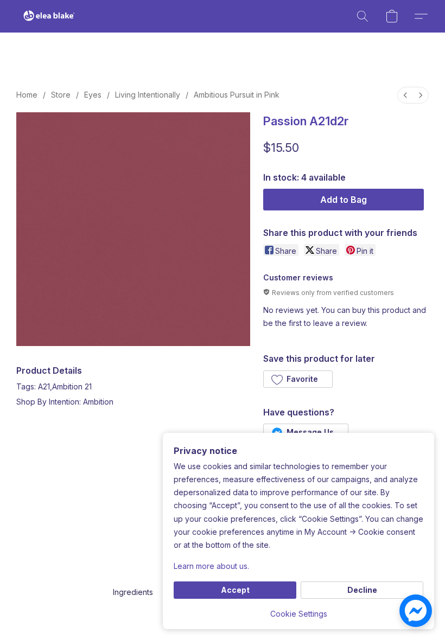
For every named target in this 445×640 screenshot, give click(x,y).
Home (26, 94)
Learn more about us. (211, 566)
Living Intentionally (147, 94)
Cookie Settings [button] (298, 613)
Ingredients (133, 592)
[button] (49, 16)
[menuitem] (405, 95)
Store (61, 94)
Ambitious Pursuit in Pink (236, 94)
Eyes (92, 94)
